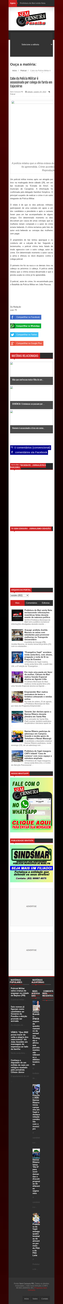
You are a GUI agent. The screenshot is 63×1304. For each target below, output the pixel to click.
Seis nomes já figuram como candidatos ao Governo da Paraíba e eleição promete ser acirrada (19, 1014)
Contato (44, 1299)
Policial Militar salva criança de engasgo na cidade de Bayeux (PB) (20, 992)
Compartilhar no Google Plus (29, 343)
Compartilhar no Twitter (27, 334)
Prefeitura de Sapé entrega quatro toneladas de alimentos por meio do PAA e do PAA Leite (36, 1239)
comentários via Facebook (30, 452)
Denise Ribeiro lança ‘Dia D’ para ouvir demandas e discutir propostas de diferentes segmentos (36, 1176)
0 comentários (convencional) (32, 447)
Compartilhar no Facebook (28, 317)
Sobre (35, 1299)
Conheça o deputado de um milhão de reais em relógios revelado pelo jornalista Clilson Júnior (20, 1066)
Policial (12, 94)
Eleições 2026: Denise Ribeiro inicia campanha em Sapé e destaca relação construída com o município (36, 1112)
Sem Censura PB (26, 1284)
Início (26, 1299)
